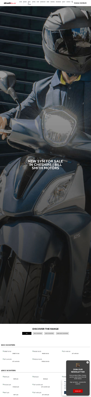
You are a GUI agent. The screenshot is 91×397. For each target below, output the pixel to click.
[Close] (87, 362)
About (63, 1)
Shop (38, 1)
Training (52, 1)
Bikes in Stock (29, 3)
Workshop (43, 1)
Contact (68, 1)
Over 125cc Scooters (62, 333)
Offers (33, 1)
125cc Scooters (49, 333)
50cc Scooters (38, 333)
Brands (25, 1)
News (48, 1)
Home (20, 1)
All (27, 333)
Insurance (58, 1)
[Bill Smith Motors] (9, 3)
